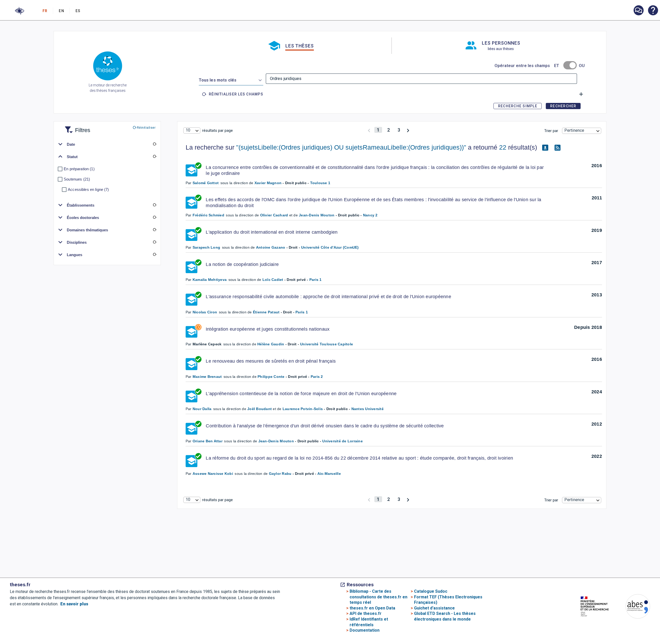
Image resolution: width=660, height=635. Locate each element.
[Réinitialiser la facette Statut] (154, 156)
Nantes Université (367, 409)
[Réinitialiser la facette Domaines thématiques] (154, 229)
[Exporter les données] (545, 147)
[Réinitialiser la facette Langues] (154, 254)
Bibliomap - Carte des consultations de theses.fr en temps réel (378, 597)
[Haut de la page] (624, 620)
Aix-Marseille (329, 473)
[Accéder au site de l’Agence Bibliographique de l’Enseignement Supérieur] (632, 607)
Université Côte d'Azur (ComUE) (330, 247)
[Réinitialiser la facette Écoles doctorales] (154, 217)
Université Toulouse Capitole (326, 344)
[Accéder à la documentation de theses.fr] (653, 11)
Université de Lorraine (342, 441)
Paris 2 (317, 377)
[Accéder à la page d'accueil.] (107, 67)
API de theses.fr (366, 613)
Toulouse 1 (320, 183)
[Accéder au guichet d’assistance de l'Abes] (638, 11)
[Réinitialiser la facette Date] (154, 144)
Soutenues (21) (77, 179)
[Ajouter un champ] (581, 94)
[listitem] (638, 10)
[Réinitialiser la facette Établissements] (154, 205)
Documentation (365, 630)
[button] (19, 11)
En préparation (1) (79, 169)
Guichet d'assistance (434, 608)
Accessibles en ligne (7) (88, 189)
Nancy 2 (370, 215)
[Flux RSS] (557, 147)
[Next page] (408, 130)
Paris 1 (315, 280)
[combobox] (231, 79)
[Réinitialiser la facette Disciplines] (154, 242)
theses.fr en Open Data (372, 608)
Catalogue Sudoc (430, 591)
